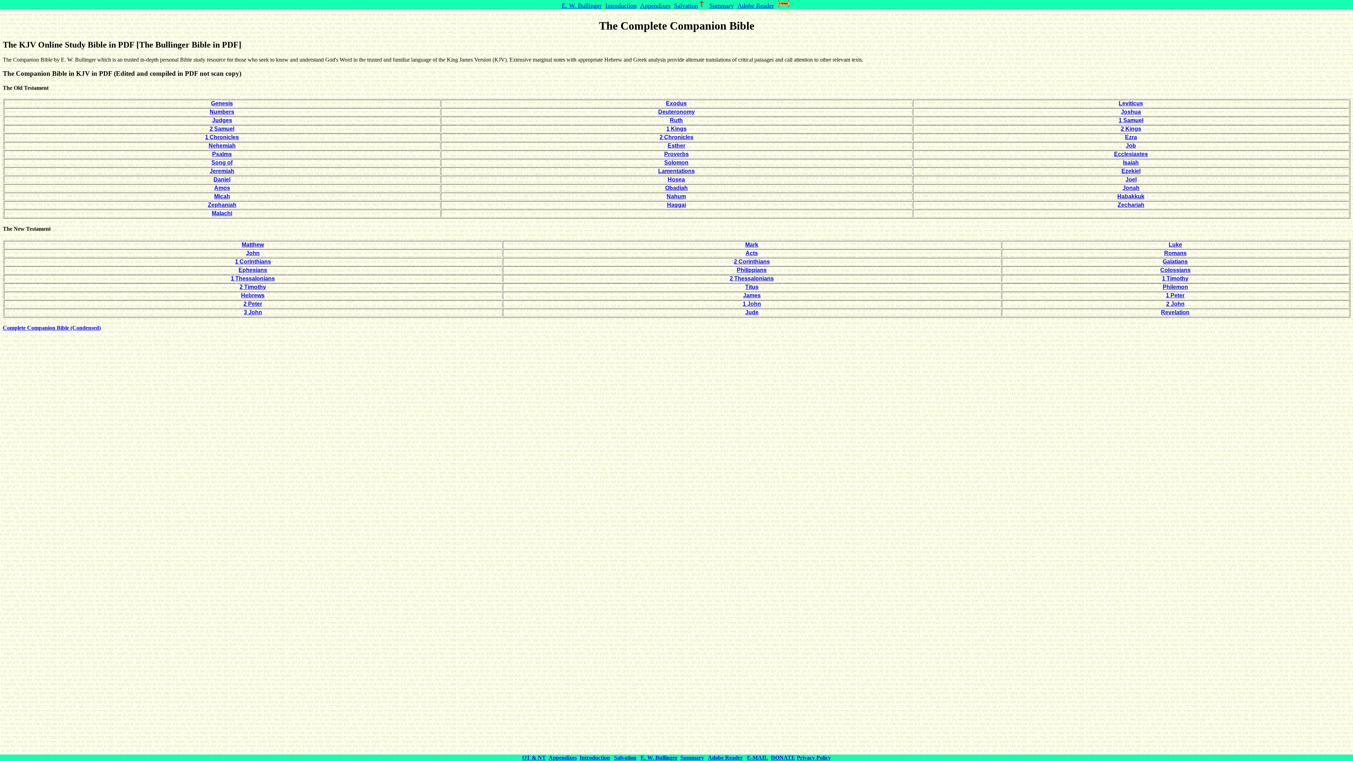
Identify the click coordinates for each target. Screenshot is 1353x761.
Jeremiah (222, 171)
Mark (751, 245)
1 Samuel (1131, 120)
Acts (752, 253)
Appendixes (655, 5)
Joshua (1131, 112)
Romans (1175, 253)
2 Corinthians (752, 262)
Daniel (222, 179)
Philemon (1175, 287)
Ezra (1131, 137)
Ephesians (253, 270)
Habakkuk (1130, 196)
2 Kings (1131, 129)
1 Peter (1175, 295)
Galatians (1175, 262)
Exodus (676, 103)
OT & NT (534, 758)
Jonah (1131, 188)
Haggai (676, 205)
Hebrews (253, 295)
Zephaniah (222, 205)
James (752, 295)
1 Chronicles (222, 137)
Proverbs (676, 154)
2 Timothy (253, 287)
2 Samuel (222, 129)
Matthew (253, 245)
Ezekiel (1131, 171)
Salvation (686, 5)
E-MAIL (757, 758)
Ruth (676, 120)
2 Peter (252, 304)
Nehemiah (222, 146)
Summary (721, 5)
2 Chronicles (676, 137)
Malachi (222, 213)
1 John (752, 304)
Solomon (676, 163)
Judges (222, 120)
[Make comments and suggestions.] (785, 5)
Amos (222, 188)
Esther (676, 146)
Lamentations (676, 171)
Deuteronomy (676, 112)
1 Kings (676, 129)
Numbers (222, 112)
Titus (752, 287)
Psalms (222, 154)
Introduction (621, 5)
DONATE (783, 758)
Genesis (222, 103)
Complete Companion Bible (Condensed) (52, 328)
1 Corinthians (253, 262)
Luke (1175, 245)
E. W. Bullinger (582, 5)
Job (1131, 146)
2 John (1175, 304)
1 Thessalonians (253, 278)
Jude (752, 312)
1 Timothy (1175, 278)
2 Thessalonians (752, 278)
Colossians (1175, 270)
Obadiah (676, 188)
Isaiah (1131, 163)
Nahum (676, 196)
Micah (222, 196)
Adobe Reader (755, 5)
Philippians (752, 270)
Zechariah (1131, 205)
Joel (1131, 179)
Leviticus (1131, 103)
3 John (253, 312)
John (253, 253)
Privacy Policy (814, 758)
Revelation (1175, 312)
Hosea (676, 179)
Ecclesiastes (1131, 154)
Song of (222, 163)
